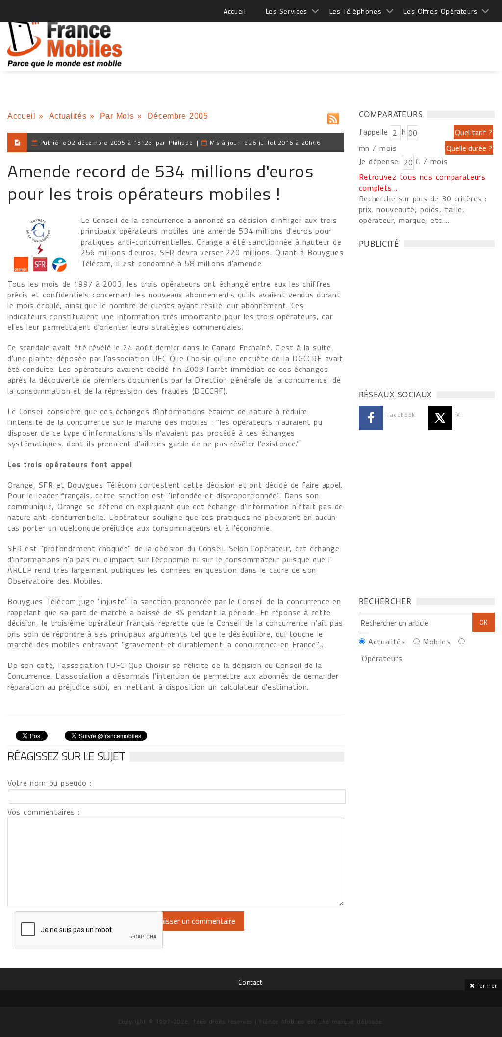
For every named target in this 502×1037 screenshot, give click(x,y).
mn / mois (378, 148)
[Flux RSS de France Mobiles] (333, 116)
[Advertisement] (316, 39)
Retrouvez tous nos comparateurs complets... (422, 182)
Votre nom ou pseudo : (49, 782)
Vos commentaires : (43, 811)
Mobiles (436, 641)
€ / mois (431, 161)
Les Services (286, 11)
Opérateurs (382, 658)
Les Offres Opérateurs (440, 11)
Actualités (67, 116)
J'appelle (373, 131)
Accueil (235, 11)
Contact (250, 982)
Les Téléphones (355, 11)
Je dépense (380, 161)
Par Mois (117, 116)
